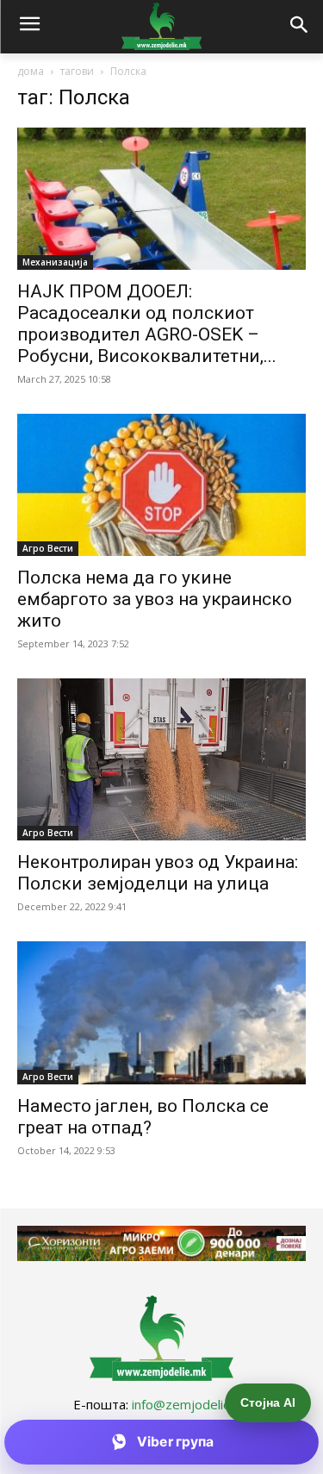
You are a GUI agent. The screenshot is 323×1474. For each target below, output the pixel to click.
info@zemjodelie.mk (191, 1404)
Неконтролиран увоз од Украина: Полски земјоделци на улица (157, 873)
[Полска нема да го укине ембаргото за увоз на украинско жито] (161, 485)
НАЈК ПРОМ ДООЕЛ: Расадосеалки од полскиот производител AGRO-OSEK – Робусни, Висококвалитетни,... (146, 323)
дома (30, 71)
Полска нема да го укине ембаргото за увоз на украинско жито (154, 599)
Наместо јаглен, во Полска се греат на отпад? (143, 1117)
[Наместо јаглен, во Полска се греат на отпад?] (161, 1012)
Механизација (55, 262)
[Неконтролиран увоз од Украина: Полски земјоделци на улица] (161, 759)
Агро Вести (47, 548)
